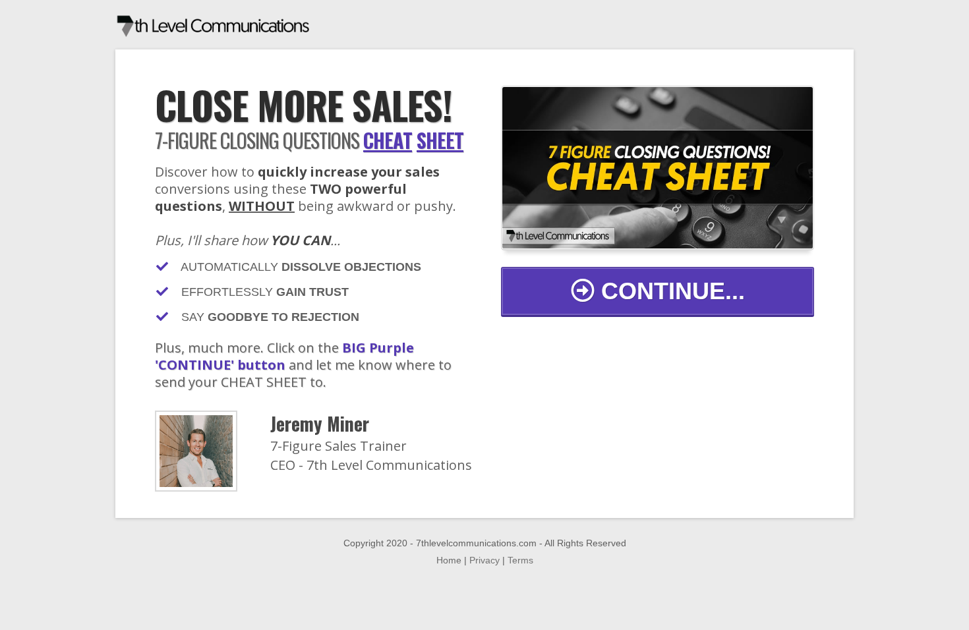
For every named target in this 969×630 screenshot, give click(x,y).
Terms (520, 560)
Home (448, 560)
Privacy (484, 560)
